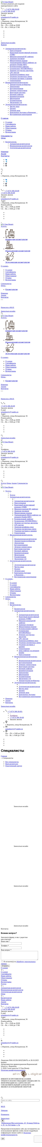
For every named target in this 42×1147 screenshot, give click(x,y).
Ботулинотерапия (16, 88)
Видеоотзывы (10, 132)
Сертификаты (10, 124)
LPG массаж (14, 72)
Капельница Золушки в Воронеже (24, 112)
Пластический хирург (13, 766)
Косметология (11, 142)
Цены (3, 138)
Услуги (3, 45)
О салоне (4, 118)
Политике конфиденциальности (16, 1134)
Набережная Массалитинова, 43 (13, 1123)
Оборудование (10, 128)
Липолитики (15, 86)
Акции (3, 154)
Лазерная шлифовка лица (19, 74)
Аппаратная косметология (15, 49)
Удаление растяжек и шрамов (21, 78)
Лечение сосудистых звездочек (21, 71)
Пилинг (13, 108)
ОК (3, 1139)
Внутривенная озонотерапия (21, 114)
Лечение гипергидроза (18, 90)
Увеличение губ (16, 102)
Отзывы (8, 130)
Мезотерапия (15, 98)
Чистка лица (14, 106)
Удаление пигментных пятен (21, 76)
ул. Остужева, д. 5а (12, 1125)
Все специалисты (12, 762)
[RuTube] (6, 164)
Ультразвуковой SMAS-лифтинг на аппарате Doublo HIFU (23, 64)
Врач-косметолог (11, 764)
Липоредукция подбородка (20, 84)
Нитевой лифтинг (17, 94)
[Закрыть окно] (2, 1121)
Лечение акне (15, 110)
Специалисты (6, 136)
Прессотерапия (15, 51)
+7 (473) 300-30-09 (12, 9)
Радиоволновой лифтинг (19, 67)
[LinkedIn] (6, 166)
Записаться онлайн (8, 43)
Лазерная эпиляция (17, 59)
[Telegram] (6, 162)
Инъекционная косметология (16, 82)
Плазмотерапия (16, 100)
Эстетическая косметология (16, 104)
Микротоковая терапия (18, 61)
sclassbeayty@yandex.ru (9, 17)
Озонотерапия (15, 80)
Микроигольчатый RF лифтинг (22, 57)
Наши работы (10, 126)
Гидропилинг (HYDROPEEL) (21, 69)
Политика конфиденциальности (13, 1070)
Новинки (4, 152)
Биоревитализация (17, 96)
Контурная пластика (17, 92)
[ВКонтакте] (6, 160)
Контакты (5, 156)
